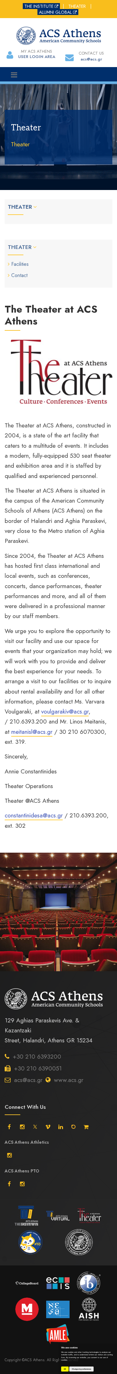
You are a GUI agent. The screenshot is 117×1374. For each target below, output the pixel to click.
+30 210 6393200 (37, 1056)
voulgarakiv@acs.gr (65, 711)
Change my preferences (81, 1369)
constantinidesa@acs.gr (34, 815)
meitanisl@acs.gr (31, 732)
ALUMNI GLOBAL (55, 12)
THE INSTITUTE (38, 6)
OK (65, 1369)
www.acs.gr (68, 1080)
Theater (20, 144)
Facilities (20, 264)
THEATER (77, 6)
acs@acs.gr (28, 1080)
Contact (19, 275)
